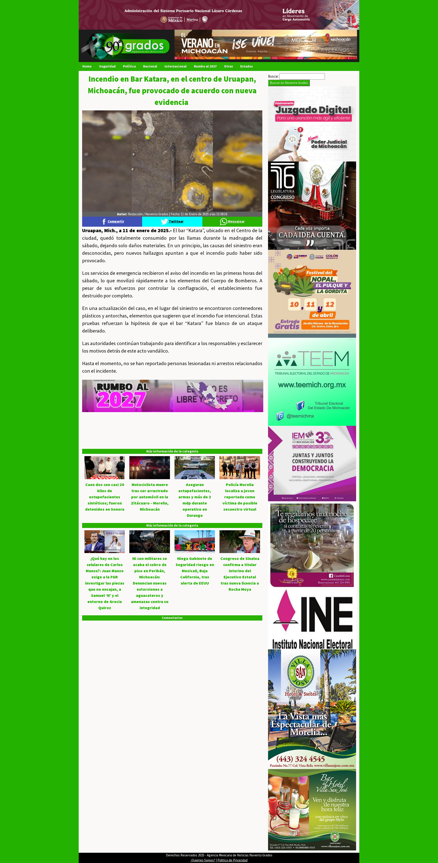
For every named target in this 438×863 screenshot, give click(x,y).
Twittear (175, 221)
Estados (246, 66)
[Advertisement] (172, 444)
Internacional (175, 66)
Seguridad (107, 66)
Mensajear (236, 221)
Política (129, 66)
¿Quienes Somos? (202, 860)
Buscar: (273, 76)
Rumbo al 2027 (205, 66)
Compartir (116, 221)
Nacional (150, 66)
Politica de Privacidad (232, 860)
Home (87, 66)
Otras (228, 66)
